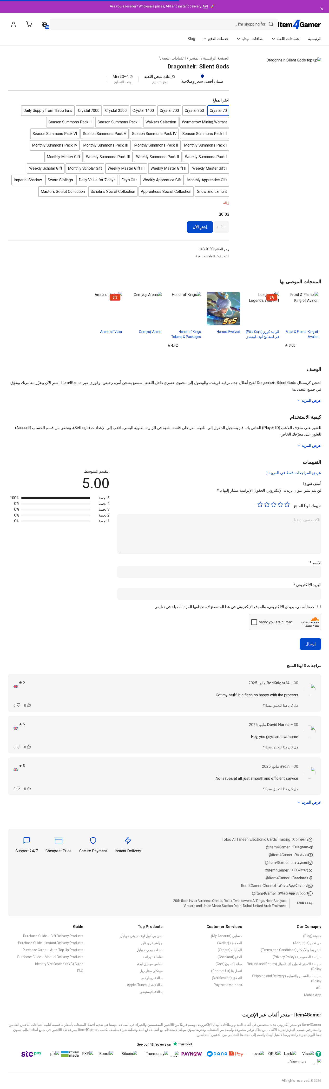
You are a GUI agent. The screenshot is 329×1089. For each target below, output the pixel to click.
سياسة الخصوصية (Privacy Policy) (297, 957)
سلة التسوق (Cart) (229, 964)
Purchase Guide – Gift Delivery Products (53, 936)
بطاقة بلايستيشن (151, 992)
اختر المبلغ (221, 100)
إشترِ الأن (200, 227)
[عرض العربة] (29, 24)
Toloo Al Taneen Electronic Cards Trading (256, 839)
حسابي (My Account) (226, 936)
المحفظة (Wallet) (229, 943)
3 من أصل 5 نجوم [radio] (273, 504)
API (205, 6)
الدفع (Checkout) (229, 957)
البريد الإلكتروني (307, 585)
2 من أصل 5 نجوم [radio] (280, 504)
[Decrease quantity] (226, 227)
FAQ (80, 971)
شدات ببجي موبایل (149, 950)
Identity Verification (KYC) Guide (59, 964)
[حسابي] (13, 24)
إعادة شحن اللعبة (157, 76)
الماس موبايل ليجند (149, 964)
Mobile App (312, 995)
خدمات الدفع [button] (218, 38)
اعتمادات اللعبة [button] (288, 38)
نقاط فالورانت (153, 957)
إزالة (226, 203)
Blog (191, 38)
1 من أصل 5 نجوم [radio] (287, 504)
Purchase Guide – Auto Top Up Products (53, 950)
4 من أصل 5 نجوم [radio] (267, 504)
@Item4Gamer (277, 878)
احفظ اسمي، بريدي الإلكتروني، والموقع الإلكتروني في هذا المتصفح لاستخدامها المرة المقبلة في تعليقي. (235, 607)
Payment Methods (228, 985)
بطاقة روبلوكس (151, 978)
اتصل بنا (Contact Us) (226, 971)
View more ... (297, 1061)
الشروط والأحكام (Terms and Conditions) (291, 950)
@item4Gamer (278, 847)
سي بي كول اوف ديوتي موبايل (141, 936)
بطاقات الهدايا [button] (252, 38)
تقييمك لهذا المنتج (307, 506)
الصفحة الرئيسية (216, 58)
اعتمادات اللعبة (174, 58)
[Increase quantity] (217, 227)
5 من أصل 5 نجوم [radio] (260, 504)
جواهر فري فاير (152, 943)
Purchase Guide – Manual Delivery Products (50, 957)
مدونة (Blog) (312, 936)
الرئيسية (314, 38)
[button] (218, 110)
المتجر (194, 58)
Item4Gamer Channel (258, 885)
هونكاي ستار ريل (151, 971)
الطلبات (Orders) (230, 950)
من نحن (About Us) (307, 943)
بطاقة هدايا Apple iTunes (145, 985)
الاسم (315, 563)
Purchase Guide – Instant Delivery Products (50, 943)
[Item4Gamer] (299, 24)
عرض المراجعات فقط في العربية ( (293, 473)
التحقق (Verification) (227, 978)
